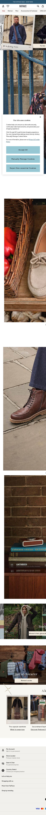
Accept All (23, 150)
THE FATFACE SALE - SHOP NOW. (23, 2)
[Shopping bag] (42, 6)
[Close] (40, 117)
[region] (23, 144)
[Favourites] (8, 6)
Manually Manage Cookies (23, 159)
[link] (3, 6)
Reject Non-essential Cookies (23, 168)
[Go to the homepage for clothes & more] (23, 6)
